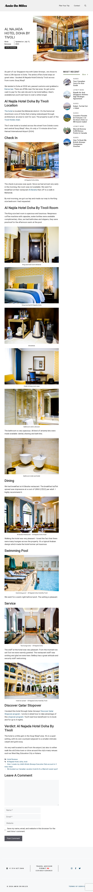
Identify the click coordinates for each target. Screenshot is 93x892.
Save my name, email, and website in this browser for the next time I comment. (31, 830)
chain (17, 120)
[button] (85, 5)
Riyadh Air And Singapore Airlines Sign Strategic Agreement (80, 96)
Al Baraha (33, 190)
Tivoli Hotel (9, 120)
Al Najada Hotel (13, 762)
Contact (77, 6)
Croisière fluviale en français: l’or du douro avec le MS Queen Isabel (80, 119)
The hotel (8, 111)
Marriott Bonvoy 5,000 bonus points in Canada (80, 131)
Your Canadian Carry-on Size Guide (79, 83)
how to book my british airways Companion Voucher (79, 143)
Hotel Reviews (11, 47)
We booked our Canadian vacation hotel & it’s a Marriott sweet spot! (32, 769)
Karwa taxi (9, 89)
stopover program (16, 717)
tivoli (25, 762)
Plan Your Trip (64, 6)
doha (21, 762)
